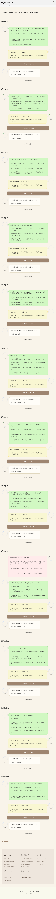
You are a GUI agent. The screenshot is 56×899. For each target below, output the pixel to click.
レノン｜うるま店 (41, 859)
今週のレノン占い (8, 877)
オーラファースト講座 (26, 877)
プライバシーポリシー (20, 891)
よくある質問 (7, 864)
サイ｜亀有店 (40, 864)
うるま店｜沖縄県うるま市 (27, 859)
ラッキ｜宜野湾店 (41, 861)
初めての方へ (7, 859)
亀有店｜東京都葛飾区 (26, 864)
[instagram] (28, 889)
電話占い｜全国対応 (25, 866)
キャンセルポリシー (31, 891)
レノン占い (6, 841)
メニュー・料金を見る (9, 861)
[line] (29, 889)
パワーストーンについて (26, 875)
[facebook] (24, 889)
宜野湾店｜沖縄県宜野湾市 (27, 861)
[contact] (31, 889)
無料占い (6, 875)
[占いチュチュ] (8, 2)
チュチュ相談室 (7, 880)
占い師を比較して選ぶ (9, 866)
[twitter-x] (26, 889)
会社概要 (38, 891)
